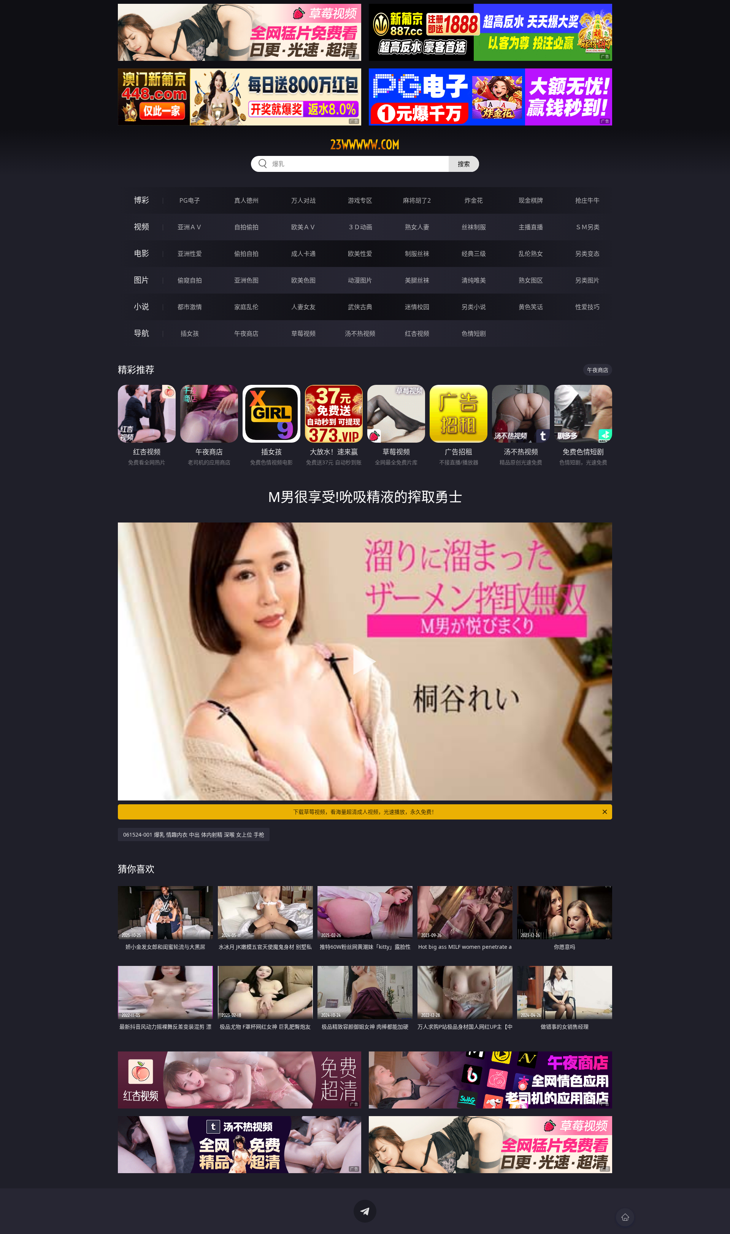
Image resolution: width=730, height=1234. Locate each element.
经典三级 (474, 253)
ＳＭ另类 (587, 227)
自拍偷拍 (246, 227)
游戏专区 (360, 200)
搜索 (464, 164)
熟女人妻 (417, 227)
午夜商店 (246, 333)
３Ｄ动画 (360, 227)
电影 (141, 253)
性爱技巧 (587, 307)
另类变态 (587, 253)
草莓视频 (303, 333)
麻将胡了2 (417, 200)
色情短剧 (474, 333)
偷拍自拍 (246, 253)
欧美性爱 (360, 253)
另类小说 (474, 307)
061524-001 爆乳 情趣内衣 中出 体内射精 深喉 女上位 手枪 (193, 834)
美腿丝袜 (417, 280)
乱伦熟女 (531, 253)
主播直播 (531, 227)
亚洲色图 (246, 280)
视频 (141, 227)
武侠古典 (360, 307)
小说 (141, 307)
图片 (141, 280)
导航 (141, 333)
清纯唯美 (474, 280)
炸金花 (474, 200)
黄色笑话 (531, 307)
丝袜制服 (474, 227)
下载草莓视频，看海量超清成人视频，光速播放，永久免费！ (365, 811)
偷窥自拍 (190, 280)
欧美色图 (303, 280)
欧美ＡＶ (303, 227)
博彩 (141, 200)
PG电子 (189, 200)
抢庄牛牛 (587, 200)
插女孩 (190, 333)
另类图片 (587, 280)
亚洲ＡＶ (190, 227)
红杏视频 (417, 333)
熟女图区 (531, 280)
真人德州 (246, 200)
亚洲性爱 (190, 253)
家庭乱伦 (246, 307)
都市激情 (190, 307)
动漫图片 (360, 280)
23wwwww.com (365, 144)
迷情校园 (417, 307)
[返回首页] (625, 1217)
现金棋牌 (531, 200)
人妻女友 (303, 307)
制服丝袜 (417, 253)
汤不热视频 (360, 333)
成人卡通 (303, 253)
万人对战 (303, 200)
